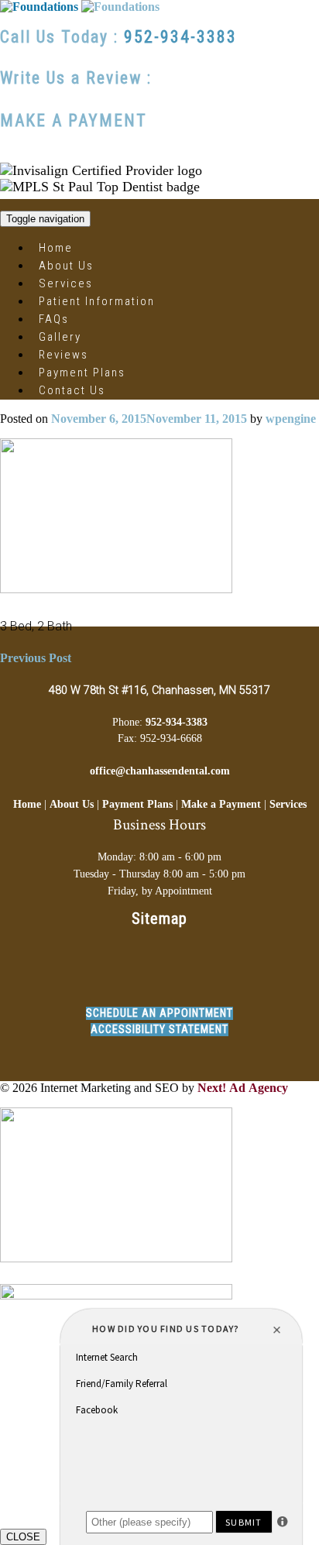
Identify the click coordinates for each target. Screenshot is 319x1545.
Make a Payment (221, 804)
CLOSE (23, 1537)
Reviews (63, 355)
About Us (66, 266)
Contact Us (72, 390)
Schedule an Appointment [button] (159, 1013)
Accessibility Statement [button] (159, 1029)
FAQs (54, 319)
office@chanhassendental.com (160, 770)
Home (56, 248)
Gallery (60, 337)
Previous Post (35, 657)
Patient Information (97, 301)
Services (66, 283)
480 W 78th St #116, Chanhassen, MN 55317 (159, 690)
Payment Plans (82, 372)
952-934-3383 (180, 36)
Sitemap (159, 918)
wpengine (291, 418)
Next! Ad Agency (242, 1087)
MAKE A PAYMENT (73, 120)
